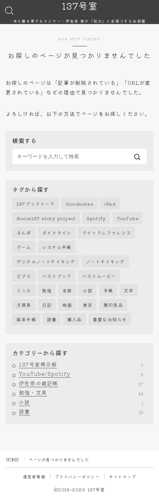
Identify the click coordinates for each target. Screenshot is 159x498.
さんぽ (24, 232)
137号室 (80, 6)
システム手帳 (56, 247)
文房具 (24, 305)
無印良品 (113, 305)
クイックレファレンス (106, 232)
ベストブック (56, 276)
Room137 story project (46, 218)
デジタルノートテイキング (46, 261)
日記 (47, 305)
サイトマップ (122, 476)
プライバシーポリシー (77, 476)
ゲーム (24, 247)
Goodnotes (79, 203)
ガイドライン (56, 232)
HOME (12, 459)
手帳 (108, 290)
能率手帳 (26, 319)
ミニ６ (24, 290)
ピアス (24, 276)
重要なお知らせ (110, 319)
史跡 (67, 290)
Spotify (96, 218)
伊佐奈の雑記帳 (81, 383)
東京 (87, 305)
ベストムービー (99, 276)
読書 (52, 319)
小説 (87, 290)
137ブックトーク (36, 203)
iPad (110, 203)
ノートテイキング (105, 261)
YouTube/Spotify (81, 374)
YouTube (128, 218)
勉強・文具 (81, 392)
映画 (67, 305)
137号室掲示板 (81, 364)
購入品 (74, 319)
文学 (128, 290)
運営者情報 (34, 476)
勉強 (47, 290)
